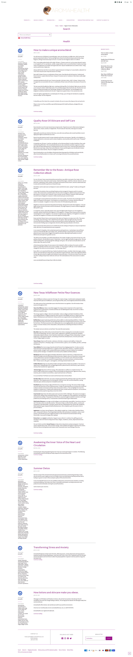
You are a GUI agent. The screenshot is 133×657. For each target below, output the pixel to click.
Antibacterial (20, 136)
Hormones (20, 155)
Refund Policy (70, 650)
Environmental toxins (22, 518)
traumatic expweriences (23, 583)
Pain (22, 218)
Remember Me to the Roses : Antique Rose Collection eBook (106, 67)
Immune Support (21, 84)
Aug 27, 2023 (37, 175)
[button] (129, 653)
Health (61, 25)
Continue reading (38, 111)
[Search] (49, 34)
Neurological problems (23, 527)
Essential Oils (21, 205)
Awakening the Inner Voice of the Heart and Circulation (107, 82)
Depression (20, 152)
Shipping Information (32, 650)
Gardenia (22, 82)
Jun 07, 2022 (37, 295)
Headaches (25, 83)
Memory (24, 215)
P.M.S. (19, 218)
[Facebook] (115, 2)
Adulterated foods (22, 482)
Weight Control (24, 624)
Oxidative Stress (21, 530)
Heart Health (21, 524)
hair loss (25, 520)
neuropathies (21, 528)
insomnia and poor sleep (23, 575)
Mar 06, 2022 (37, 448)
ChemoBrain (25, 147)
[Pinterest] (119, 2)
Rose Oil (24, 90)
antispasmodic (21, 307)
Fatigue (25, 205)
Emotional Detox (21, 511)
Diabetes (23, 509)
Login (127, 2)
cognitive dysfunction (22, 196)
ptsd (24, 578)
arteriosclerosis (21, 455)
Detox (19, 509)
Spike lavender (24, 93)
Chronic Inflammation (22, 195)
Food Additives (21, 519)
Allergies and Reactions (23, 484)
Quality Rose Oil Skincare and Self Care (54, 120)
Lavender (20, 86)
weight (19, 624)
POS (19, 652)
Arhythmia (25, 308)
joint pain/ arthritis (22, 526)
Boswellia (25, 69)
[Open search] (2, 2)
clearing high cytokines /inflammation (23, 504)
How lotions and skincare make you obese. (56, 592)
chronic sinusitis (21, 503)
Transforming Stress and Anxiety (51, 547)
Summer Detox (42, 468)
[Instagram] (117, 2)
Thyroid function (23, 623)
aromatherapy (21, 185)
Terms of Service (62, 650)
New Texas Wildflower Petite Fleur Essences (57, 292)
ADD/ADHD (20, 481)
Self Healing (24, 156)
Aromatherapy (21, 68)
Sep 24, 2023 (37, 123)
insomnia (26, 524)
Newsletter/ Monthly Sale (85, 20)
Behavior (26, 561)
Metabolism (25, 216)
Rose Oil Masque (21, 219)
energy (26, 204)
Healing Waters (21, 211)
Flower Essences (21, 207)
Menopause (24, 86)
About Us (24, 650)
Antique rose (20, 182)
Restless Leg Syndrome (23, 534)
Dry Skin (22, 154)
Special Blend (21, 222)
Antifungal (25, 63)
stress (19, 158)
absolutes (20, 63)
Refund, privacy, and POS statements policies (47, 650)
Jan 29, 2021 (37, 595)
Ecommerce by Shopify (27, 652)
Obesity (25, 528)
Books (19, 189)
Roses (25, 220)
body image (20, 69)
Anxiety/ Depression (22, 488)
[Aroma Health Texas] (66, 10)
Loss (21, 215)
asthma (23, 309)
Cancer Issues (21, 144)
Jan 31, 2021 (37, 550)
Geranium (20, 83)
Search (4, 2)
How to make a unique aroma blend (52, 50)
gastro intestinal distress (23, 572)
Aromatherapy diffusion (23, 143)
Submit (109, 638)
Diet (27, 200)
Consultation (70, 20)
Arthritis (26, 68)
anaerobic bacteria (22, 135)
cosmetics (24, 76)
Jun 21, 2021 (37, 471)
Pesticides (26, 532)
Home (56, 25)
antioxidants (20, 64)
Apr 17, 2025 (37, 52)
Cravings (24, 567)
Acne (24, 133)
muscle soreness (21, 87)
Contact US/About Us (103, 20)
